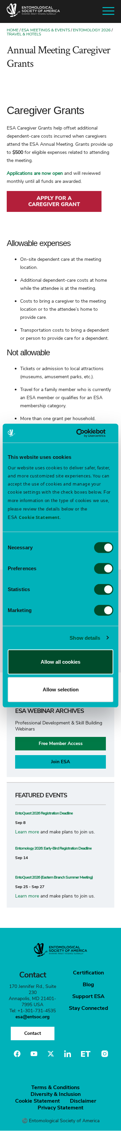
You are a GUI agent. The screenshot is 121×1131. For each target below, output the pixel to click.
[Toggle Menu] (108, 11)
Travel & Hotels (24, 34)
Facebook (17, 1053)
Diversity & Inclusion (56, 1094)
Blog (88, 984)
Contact (32, 1033)
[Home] (33, 11)
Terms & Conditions (55, 1087)
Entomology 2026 (92, 30)
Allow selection (61, 689)
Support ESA (88, 996)
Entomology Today (85, 1053)
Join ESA (60, 761)
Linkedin (67, 1053)
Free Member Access (61, 743)
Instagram (103, 1053)
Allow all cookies (60, 662)
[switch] (103, 568)
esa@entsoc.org (32, 1017)
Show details (85, 637)
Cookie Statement (37, 1101)
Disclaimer (83, 1101)
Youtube (34, 1053)
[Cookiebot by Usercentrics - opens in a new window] (85, 433)
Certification (88, 972)
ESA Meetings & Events (46, 30)
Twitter (50, 1053)
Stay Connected (88, 1008)
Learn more (27, 832)
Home (12, 30)
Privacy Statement (60, 1107)
